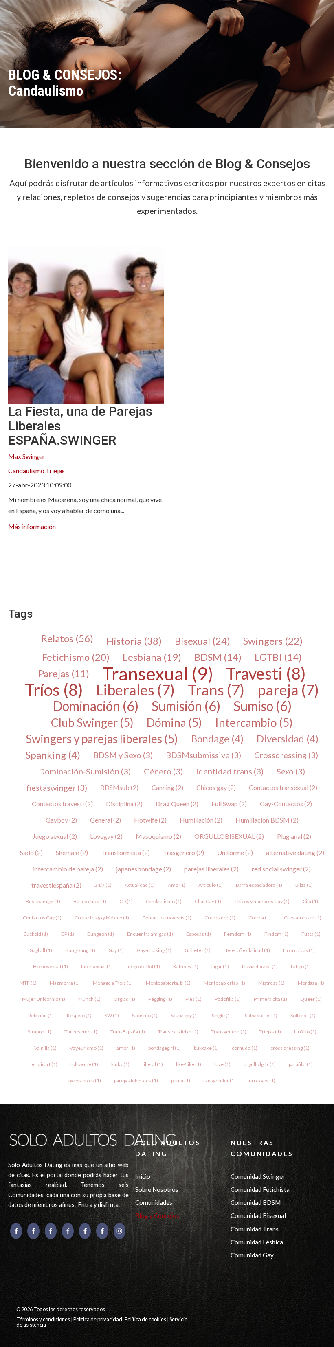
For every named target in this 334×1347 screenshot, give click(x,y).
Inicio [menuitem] (142, 1176)
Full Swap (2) (229, 803)
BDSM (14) (218, 657)
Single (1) (222, 1015)
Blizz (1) (304, 885)
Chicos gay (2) (216, 787)
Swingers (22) (273, 641)
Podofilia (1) (228, 999)
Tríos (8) (54, 689)
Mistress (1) (271, 983)
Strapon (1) (39, 1032)
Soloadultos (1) (261, 1015)
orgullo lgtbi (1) (260, 1064)
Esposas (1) (198, 934)
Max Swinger (26, 456)
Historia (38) (134, 641)
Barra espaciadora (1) (259, 885)
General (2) (105, 820)
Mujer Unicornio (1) (43, 999)
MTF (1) (28, 983)
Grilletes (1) (198, 950)
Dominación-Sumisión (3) (85, 771)
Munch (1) (89, 999)
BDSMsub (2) (119, 787)
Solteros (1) (303, 1015)
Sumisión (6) (186, 706)
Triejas (55, 470)
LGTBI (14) (278, 657)
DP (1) (67, 934)
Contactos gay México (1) (102, 918)
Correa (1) (259, 918)
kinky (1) (120, 1064)
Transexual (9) (157, 673)
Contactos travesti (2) (62, 803)
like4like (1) (188, 1064)
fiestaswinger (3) (56, 787)
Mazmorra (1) (65, 983)
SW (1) (112, 1015)
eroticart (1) (44, 1064)
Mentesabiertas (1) (224, 983)
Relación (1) (41, 1015)
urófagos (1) (262, 1080)
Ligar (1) (220, 966)
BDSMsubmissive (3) (203, 755)
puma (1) (180, 1080)
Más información (32, 526)
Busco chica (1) (89, 901)
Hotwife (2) (150, 820)
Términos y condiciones (43, 1319)
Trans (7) (216, 689)
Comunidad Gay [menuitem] (252, 1255)
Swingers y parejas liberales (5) (102, 738)
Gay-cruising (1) (154, 950)
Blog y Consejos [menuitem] (157, 1215)
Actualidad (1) (140, 885)
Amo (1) (176, 885)
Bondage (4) (217, 738)
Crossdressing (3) (286, 755)
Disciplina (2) (124, 803)
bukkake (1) (206, 1048)
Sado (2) (31, 852)
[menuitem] (14, 558)
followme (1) (84, 1064)
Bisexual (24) (202, 641)
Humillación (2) (201, 820)
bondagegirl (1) (164, 1048)
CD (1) (126, 901)
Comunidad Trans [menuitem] (255, 1229)
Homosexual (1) (50, 966)
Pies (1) (193, 999)
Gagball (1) (40, 950)
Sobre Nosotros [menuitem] (156, 1189)
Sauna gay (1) (185, 1015)
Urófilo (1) (305, 1032)
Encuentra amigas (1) (150, 934)
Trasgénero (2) (183, 852)
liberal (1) (153, 1064)
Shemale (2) (72, 852)
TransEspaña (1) (127, 1032)
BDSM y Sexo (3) (123, 755)
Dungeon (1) (100, 934)
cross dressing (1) (290, 1048)
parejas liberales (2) (211, 869)
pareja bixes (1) (84, 1080)
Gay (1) (116, 950)
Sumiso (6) (262, 706)
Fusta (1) (311, 934)
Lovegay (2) (106, 836)
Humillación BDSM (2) (267, 820)
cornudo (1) (244, 1048)
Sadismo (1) (145, 1015)
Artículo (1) (210, 885)
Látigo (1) (301, 966)
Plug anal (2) (294, 836)
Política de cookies (146, 1319)
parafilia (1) (301, 1064)
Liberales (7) (135, 689)
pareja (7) (288, 689)
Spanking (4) (53, 755)
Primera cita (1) (270, 999)
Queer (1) (311, 999)
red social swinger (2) (281, 869)
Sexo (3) (291, 771)
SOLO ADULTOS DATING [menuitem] (167, 1148)
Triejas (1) (270, 1032)
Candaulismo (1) (164, 901)
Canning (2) (167, 787)
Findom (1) (276, 934)
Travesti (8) (266, 673)
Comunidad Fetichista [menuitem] (260, 1189)
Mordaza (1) (311, 983)
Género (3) (163, 771)
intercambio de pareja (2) (68, 869)
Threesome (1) (80, 1032)
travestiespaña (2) (56, 885)
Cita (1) (310, 901)
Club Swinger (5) (92, 722)
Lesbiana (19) (152, 657)
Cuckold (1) (35, 934)
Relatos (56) (67, 638)
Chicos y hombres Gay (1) (262, 901)
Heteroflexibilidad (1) (247, 950)
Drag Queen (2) (177, 803)
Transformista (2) (125, 852)
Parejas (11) (63, 673)
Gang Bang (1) (80, 950)
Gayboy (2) (61, 820)
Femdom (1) (237, 934)
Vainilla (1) (45, 1048)
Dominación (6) (95, 706)
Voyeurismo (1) (86, 1048)
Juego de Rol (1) (143, 966)
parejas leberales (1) (136, 1080)
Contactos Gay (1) (42, 918)
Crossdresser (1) (302, 918)
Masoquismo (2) (158, 836)
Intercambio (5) (254, 722)
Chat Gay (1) (208, 901)
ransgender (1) (219, 1080)
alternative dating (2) (295, 852)
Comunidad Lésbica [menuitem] (257, 1242)
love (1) (222, 1064)
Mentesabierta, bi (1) (168, 983)
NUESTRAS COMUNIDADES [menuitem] (262, 1148)
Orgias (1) (124, 999)
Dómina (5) (174, 722)
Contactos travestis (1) (166, 918)
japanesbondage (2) (143, 869)
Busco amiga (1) (43, 901)
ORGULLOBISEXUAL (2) (229, 836)
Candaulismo (26, 470)
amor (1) (125, 1048)
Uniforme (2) (235, 852)
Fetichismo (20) (76, 657)
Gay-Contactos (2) (286, 803)
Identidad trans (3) (230, 771)
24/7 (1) (103, 885)
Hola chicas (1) (299, 950)
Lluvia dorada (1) (260, 966)
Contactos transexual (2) (283, 787)
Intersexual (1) (97, 966)
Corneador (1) (219, 918)
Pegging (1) (160, 999)
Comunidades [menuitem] (153, 1202)
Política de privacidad (97, 1319)
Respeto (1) (79, 1015)
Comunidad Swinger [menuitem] (258, 1176)
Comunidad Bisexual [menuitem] (258, 1215)
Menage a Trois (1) (113, 983)
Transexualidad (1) (178, 1032)
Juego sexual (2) (55, 836)
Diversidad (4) (288, 738)
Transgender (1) (228, 1032)
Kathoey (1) (185, 966)
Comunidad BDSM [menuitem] (256, 1202)
